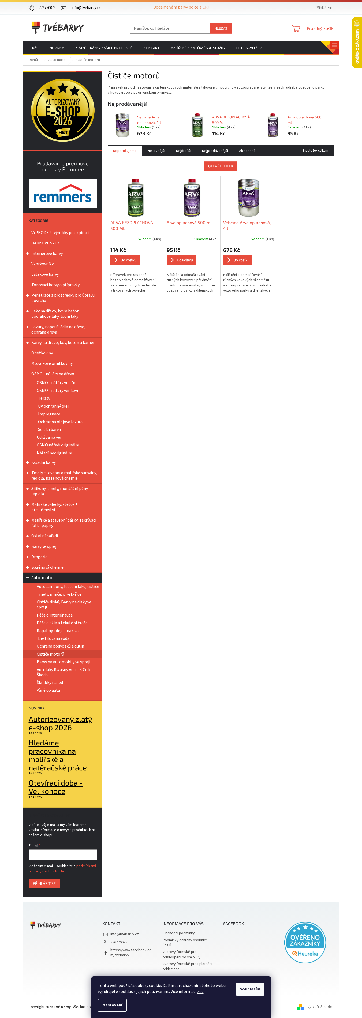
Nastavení (112, 1005)
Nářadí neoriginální (54, 453)
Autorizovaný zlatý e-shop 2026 (60, 723)
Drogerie (39, 557)
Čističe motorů (50, 654)
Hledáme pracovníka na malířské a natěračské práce (58, 754)
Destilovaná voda (53, 638)
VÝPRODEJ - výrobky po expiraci (60, 233)
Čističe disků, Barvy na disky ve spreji (64, 604)
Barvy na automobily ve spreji (63, 662)
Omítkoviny (42, 353)
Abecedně (247, 151)
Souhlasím (250, 989)
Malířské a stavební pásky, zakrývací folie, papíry (63, 523)
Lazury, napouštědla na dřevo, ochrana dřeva (58, 329)
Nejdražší (183, 151)
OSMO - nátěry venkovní (58, 390)
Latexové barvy (45, 274)
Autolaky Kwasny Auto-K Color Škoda (65, 672)
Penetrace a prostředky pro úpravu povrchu (63, 298)
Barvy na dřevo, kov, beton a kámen (63, 343)
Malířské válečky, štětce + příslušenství (54, 507)
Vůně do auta (48, 690)
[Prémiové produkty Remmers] (63, 193)
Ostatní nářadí (44, 536)
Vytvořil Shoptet (321, 1007)
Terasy (44, 398)
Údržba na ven (49, 437)
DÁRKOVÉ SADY (45, 243)
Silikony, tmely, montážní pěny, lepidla (60, 491)
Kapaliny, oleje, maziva (58, 631)
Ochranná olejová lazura (60, 422)
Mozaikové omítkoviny (52, 363)
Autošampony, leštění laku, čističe (68, 587)
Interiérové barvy (47, 254)
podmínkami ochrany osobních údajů (62, 868)
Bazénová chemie (47, 567)
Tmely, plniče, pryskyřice (59, 594)
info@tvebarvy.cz (124, 934)
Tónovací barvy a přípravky (55, 285)
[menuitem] (33, 48)
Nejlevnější (156, 151)
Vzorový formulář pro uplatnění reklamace (187, 966)
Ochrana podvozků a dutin (60, 646)
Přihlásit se (44, 883)
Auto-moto (41, 578)
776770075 (118, 942)
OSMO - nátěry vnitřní (56, 383)
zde (200, 991)
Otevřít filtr (220, 166)
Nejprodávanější (215, 151)
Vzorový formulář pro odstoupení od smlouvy (181, 954)
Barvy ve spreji (44, 546)
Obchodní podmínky (179, 933)
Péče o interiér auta (55, 615)
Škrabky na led (50, 683)
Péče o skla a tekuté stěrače (62, 623)
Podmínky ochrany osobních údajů (185, 942)
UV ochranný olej (53, 406)
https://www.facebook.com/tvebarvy (130, 952)
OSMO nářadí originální (58, 445)
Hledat (220, 28)
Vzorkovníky (42, 264)
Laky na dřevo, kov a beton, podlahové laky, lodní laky (55, 313)
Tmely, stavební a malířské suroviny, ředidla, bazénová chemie (64, 475)
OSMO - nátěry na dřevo (52, 374)
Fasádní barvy (43, 462)
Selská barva (49, 430)
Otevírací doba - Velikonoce (56, 787)
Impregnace (49, 414)
